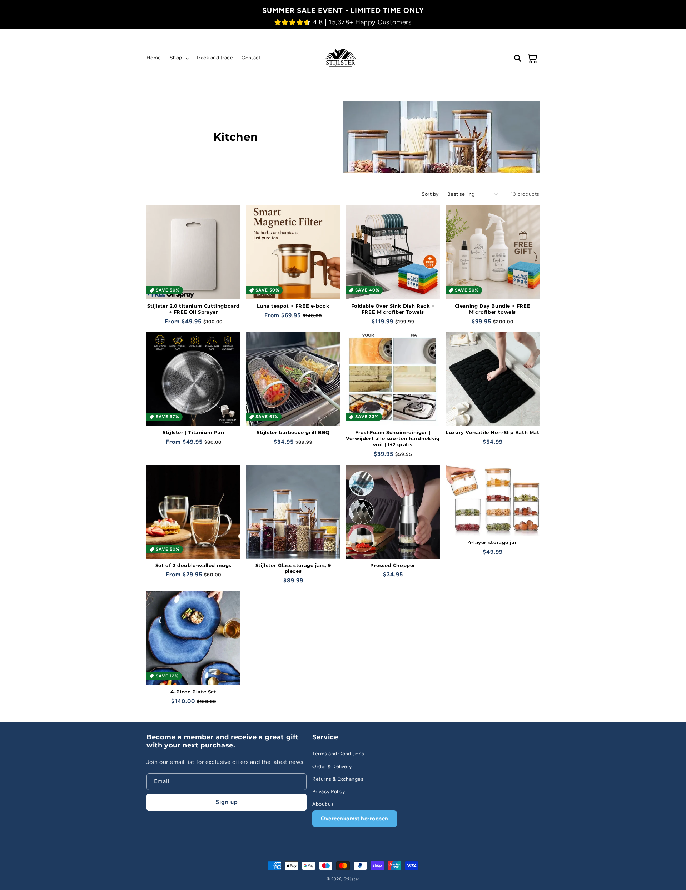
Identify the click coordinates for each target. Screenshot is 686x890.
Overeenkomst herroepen (354, 818)
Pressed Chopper (393, 565)
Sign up (226, 802)
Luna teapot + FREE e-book (293, 306)
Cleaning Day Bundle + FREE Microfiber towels (493, 309)
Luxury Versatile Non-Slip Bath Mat (492, 432)
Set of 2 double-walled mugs (193, 565)
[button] (178, 57)
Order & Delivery (332, 767)
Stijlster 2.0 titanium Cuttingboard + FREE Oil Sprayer (193, 309)
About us (323, 804)
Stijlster (351, 879)
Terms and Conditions (338, 754)
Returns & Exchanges (337, 779)
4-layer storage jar (492, 542)
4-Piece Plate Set (193, 692)
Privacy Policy (328, 792)
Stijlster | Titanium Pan (193, 432)
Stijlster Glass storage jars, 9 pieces (293, 568)
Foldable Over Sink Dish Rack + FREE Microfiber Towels (393, 309)
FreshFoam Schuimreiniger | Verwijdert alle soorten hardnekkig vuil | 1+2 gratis (392, 438)
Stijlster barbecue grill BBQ (293, 432)
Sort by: (431, 194)
